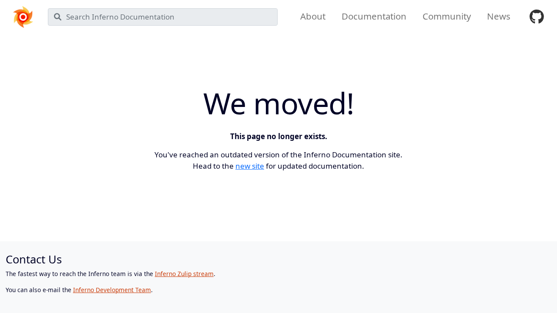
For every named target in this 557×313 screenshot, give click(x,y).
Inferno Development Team (112, 290)
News (498, 16)
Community (447, 16)
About (312, 16)
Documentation (374, 16)
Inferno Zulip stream (184, 274)
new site (249, 166)
